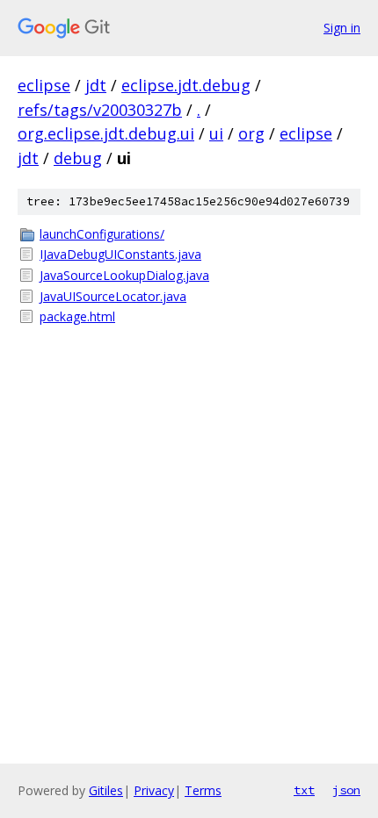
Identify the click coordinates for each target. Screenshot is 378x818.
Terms (203, 790)
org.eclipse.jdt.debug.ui (106, 133)
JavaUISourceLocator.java (113, 296)
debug (78, 158)
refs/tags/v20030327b (100, 109)
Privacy (154, 790)
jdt (95, 85)
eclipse (44, 85)
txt (304, 790)
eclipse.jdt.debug (186, 85)
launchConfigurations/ (102, 234)
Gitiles (106, 790)
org (251, 133)
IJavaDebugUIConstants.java (120, 254)
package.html (77, 316)
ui (216, 133)
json (346, 790)
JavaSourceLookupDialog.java (124, 275)
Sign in (341, 27)
